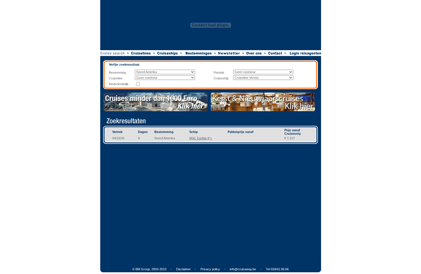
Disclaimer (183, 269)
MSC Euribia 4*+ (200, 138)
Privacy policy (210, 269)
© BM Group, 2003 (145, 269)
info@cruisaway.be (243, 269)
